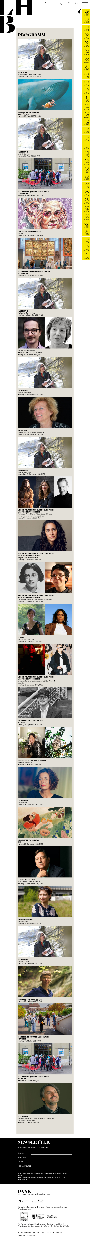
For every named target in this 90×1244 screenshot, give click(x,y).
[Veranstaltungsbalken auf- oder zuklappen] (79, 12)
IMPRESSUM (46, 1233)
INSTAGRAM (31, 1236)
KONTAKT (36, 1233)
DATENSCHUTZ (58, 1233)
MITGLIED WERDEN (24, 1233)
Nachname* (22, 1158)
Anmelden (26, 1166)
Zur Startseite (16, 7)
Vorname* (21, 1153)
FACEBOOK (21, 1236)
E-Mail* (20, 1162)
